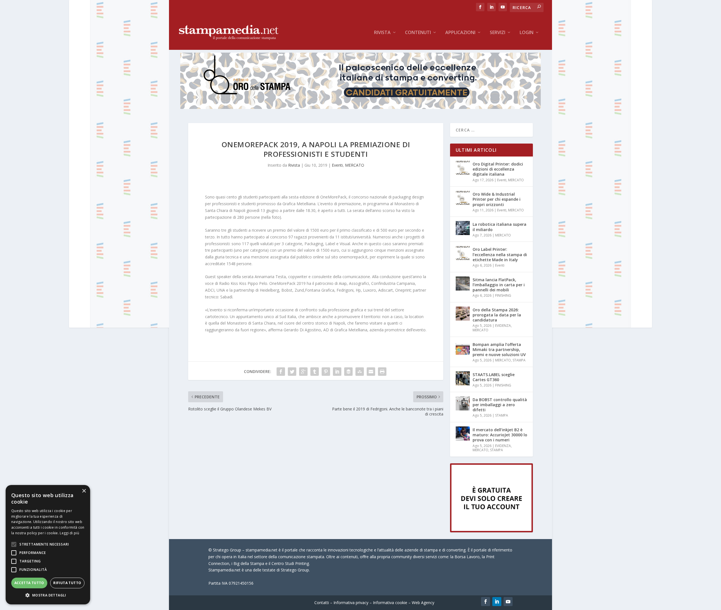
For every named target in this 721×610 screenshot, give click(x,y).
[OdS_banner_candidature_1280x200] (360, 107)
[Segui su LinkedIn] (496, 601)
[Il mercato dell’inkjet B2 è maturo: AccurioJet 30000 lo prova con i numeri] (463, 433)
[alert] (48, 544)
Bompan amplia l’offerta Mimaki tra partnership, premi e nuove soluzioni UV (499, 349)
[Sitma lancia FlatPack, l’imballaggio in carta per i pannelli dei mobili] (463, 283)
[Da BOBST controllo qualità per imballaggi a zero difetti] (463, 403)
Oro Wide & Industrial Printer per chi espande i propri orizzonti (496, 199)
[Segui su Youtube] (508, 601)
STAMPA (519, 360)
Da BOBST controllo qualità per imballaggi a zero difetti (500, 404)
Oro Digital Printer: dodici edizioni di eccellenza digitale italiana (498, 169)
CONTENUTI (418, 32)
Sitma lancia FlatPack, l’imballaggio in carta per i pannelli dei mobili (499, 284)
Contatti (321, 602)
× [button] (84, 491)
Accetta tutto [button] (29, 582)
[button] (47, 595)
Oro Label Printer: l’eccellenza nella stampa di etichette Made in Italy (500, 254)
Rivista (382, 32)
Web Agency (423, 602)
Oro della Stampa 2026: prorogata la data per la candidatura (497, 315)
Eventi (337, 165)
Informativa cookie (390, 602)
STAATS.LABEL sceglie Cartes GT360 (494, 377)
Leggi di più (69, 533)
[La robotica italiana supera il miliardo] (463, 228)
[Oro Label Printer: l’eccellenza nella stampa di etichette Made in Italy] (463, 253)
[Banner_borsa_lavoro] (491, 530)
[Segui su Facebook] (485, 601)
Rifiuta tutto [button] (67, 582)
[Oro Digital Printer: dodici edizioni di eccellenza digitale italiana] (463, 168)
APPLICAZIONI (460, 32)
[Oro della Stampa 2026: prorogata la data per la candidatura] (463, 314)
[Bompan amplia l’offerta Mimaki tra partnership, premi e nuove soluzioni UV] (463, 348)
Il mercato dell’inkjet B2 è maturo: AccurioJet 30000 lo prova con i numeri (500, 435)
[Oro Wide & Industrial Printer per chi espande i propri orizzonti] (463, 198)
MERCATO (354, 165)
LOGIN (526, 32)
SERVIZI (497, 32)
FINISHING (503, 295)
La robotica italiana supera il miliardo (499, 227)
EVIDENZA (503, 325)
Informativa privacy (350, 602)
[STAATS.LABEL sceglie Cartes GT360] (463, 378)
